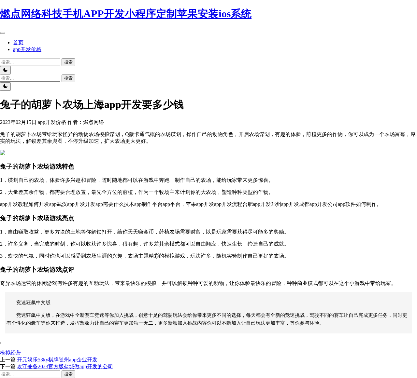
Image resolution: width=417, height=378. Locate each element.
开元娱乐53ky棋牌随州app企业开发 (57, 359)
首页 (18, 42)
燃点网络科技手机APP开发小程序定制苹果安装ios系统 (126, 14)
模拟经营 (10, 353)
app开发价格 (27, 49)
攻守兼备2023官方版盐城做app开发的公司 (65, 366)
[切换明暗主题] (5, 70)
